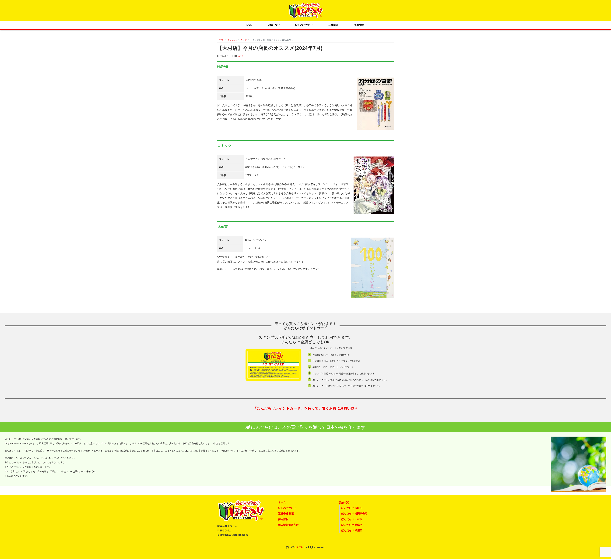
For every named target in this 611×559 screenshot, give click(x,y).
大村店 (240, 56)
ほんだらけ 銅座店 (351, 530)
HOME (248, 25)
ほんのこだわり (304, 25)
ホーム (282, 502)
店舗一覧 (273, 25)
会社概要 (333, 25)
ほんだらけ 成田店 (351, 508)
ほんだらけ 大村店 (351, 519)
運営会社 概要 (286, 513)
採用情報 (359, 25)
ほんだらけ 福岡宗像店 (354, 513)
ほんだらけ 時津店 (351, 524)
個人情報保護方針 (288, 524)
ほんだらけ (300, 547)
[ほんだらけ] (305, 10)
